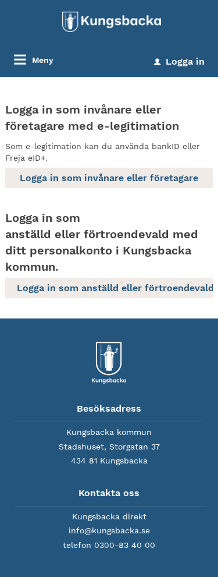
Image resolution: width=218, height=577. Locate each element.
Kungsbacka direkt (109, 516)
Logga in (179, 61)
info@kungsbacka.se (109, 530)
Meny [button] (42, 60)
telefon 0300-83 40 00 (109, 545)
